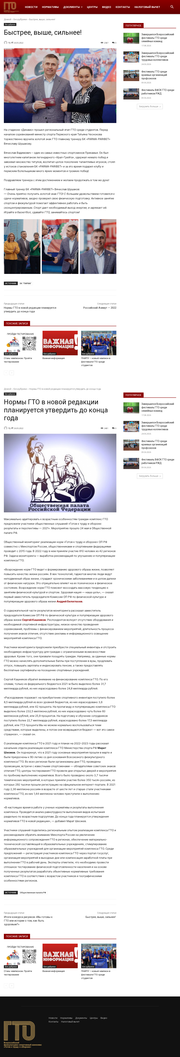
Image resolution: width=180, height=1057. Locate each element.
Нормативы (50, 7)
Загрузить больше (148, 106)
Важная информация (54, 358)
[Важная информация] (60, 343)
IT (12, 42)
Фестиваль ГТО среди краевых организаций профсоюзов (154, 75)
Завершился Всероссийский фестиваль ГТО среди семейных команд (158, 38)
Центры (92, 7)
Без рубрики (20, 19)
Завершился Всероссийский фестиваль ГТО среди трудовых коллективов (158, 56)
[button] (172, 7)
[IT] (6, 42)
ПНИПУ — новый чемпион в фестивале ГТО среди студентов (95, 362)
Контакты (123, 7)
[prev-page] (6, 373)
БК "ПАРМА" (25, 283)
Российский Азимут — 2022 (99, 307)
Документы (71, 7)
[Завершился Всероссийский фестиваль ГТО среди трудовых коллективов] (131, 56)
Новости (31, 7)
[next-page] (11, 373)
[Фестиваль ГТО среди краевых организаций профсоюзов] (131, 75)
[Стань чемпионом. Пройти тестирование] (21, 343)
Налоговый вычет (147, 7)
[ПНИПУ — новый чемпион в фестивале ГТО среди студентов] (98, 343)
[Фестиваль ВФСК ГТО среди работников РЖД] (131, 93)
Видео (106, 7)
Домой (7, 19)
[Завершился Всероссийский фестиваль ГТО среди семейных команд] (131, 38)
